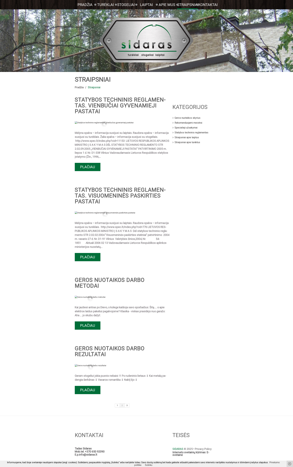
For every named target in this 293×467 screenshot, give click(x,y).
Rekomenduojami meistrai (188, 122)
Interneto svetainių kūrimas (189, 452)
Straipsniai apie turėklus (187, 142)
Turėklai (105, 5)
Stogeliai (126, 5)
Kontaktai (208, 5)
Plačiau (87, 167)
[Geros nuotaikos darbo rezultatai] (90, 365)
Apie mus (167, 5)
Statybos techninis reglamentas (191, 132)
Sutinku (148, 465)
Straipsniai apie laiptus (187, 137)
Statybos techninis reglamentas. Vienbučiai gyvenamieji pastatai (120, 106)
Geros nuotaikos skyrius (187, 117)
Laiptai (146, 5)
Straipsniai (187, 5)
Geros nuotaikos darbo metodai (110, 283)
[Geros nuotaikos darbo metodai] (90, 297)
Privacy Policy (203, 449)
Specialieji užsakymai (186, 127)
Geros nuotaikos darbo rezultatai (110, 351)
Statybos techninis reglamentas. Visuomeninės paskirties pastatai (120, 196)
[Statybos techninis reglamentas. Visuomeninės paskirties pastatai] (105, 212)
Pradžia (85, 5)
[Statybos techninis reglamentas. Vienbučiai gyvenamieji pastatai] (104, 122)
